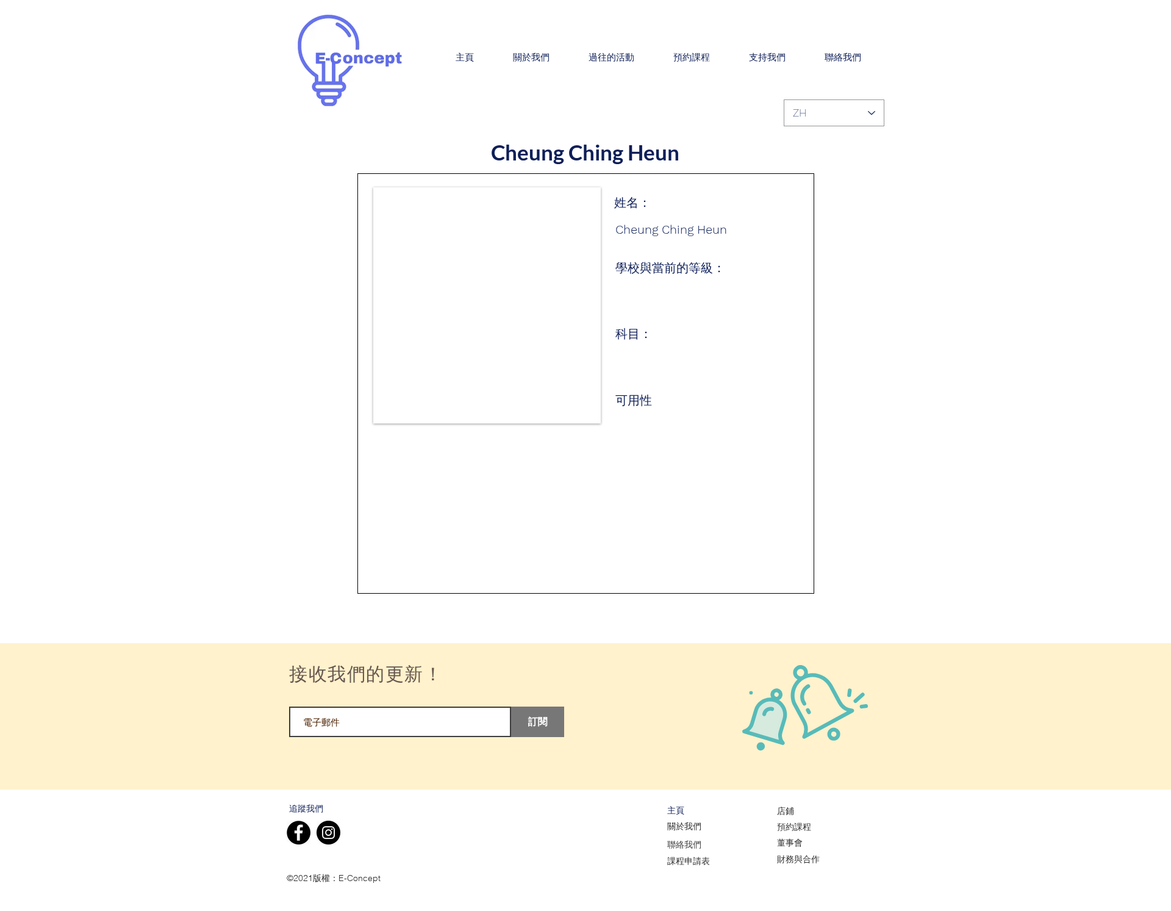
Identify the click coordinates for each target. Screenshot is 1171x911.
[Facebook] (298, 832)
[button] (531, 58)
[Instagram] (328, 832)
